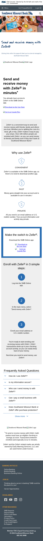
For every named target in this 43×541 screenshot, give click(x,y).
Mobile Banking (9, 471)
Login (37, 8)
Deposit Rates (9, 513)
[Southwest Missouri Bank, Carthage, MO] (17, 13)
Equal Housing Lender (26, 531)
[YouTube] (10, 499)
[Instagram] (20, 499)
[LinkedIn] (15, 499)
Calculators (8, 516)
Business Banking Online (13, 473)
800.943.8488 (21, 535)
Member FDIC (12, 531)
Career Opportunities (11, 489)
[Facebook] (5, 499)
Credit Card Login (10, 520)
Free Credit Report (10, 522)
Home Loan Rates (10, 514)
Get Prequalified (24, 8)
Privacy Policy (9, 518)
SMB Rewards (9, 511)
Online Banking (9, 469)
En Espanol (8, 524)
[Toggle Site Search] (40, 13)
